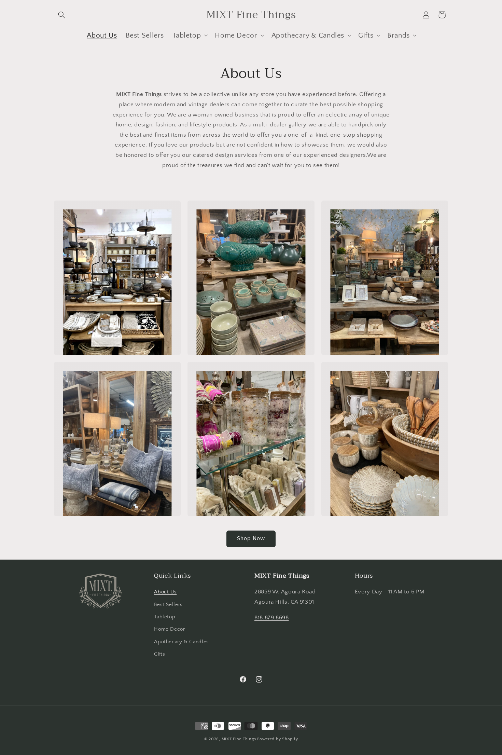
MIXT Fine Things (239, 739)
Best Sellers (168, 604)
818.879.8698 (271, 618)
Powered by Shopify (277, 739)
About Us (165, 592)
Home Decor (169, 629)
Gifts (159, 654)
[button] (62, 15)
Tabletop (164, 617)
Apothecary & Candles (181, 642)
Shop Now (251, 538)
